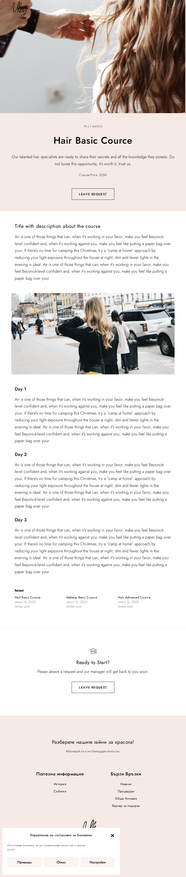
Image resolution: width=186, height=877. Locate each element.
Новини (126, 784)
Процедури (126, 791)
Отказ (61, 862)
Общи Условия (126, 798)
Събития (60, 791)
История (60, 784)
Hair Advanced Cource (134, 597)
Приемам (24, 862)
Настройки (98, 862)
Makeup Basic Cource (81, 597)
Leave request (93, 194)
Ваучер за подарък (126, 805)
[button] (112, 835)
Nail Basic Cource (28, 597)
